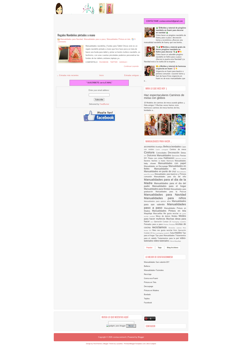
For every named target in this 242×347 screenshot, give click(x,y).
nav (152, 222)
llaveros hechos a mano (155, 161)
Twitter (113, 62)
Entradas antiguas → (132, 75)
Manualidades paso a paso (95, 39)
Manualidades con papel (172, 163)
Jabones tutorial (180, 158)
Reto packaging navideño (161, 233)
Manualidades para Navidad (71, 39)
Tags (160, 248)
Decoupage (148, 286)
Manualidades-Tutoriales (154, 270)
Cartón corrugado (163, 149)
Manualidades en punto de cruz (160, 171)
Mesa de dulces (164, 216)
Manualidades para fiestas (157, 189)
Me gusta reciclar (171, 213)
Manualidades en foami (170, 169)
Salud (172, 233)
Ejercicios (176, 155)
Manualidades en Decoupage (156, 166)
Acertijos (159, 147)
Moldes (175, 216)
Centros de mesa (178, 149)
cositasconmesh (119, 337)
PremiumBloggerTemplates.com (135, 343)
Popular (149, 248)
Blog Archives (172, 248)
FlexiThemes (97, 343)
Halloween (169, 158)
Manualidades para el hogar (169, 186)
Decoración (174, 152)
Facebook (103, 62)
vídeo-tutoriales (161, 241)
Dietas (183, 153)
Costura (150, 152)
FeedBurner (104, 104)
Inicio (101, 75)
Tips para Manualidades (165, 235)
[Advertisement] (78, 23)
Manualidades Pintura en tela (118, 39)
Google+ (123, 62)
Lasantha (119, 343)
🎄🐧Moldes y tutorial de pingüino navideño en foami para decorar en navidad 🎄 (171, 30)
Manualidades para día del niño (170, 177)
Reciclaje (147, 274)
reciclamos (160, 227)
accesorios (149, 146)
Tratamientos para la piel (169, 238)
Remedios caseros (176, 228)
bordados (176, 146)
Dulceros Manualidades (159, 155)
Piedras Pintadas (169, 224)
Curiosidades (162, 153)
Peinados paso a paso (153, 224)
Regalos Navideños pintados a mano (76, 35)
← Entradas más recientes (68, 75)
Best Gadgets (151, 343)
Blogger (141, 337)
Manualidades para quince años (158, 201)
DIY (145, 155)
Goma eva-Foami (151, 278)
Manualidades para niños (165, 198)
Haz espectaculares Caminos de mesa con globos (164, 96)
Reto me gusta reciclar (162, 230)
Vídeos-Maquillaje (175, 241)
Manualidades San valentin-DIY (156, 262)
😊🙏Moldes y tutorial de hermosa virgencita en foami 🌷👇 (171, 67)
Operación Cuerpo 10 (163, 222)
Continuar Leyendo (131, 66)
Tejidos (147, 299)
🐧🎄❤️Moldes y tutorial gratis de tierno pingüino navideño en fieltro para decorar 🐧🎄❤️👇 (170, 49)
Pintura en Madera (151, 290)
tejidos (178, 233)
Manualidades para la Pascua (171, 192)
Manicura (171, 161)
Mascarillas (158, 213)
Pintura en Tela (150, 282)
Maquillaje (148, 213)
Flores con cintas (156, 158)
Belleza (167, 146)
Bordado (147, 294)
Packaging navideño (179, 222)
